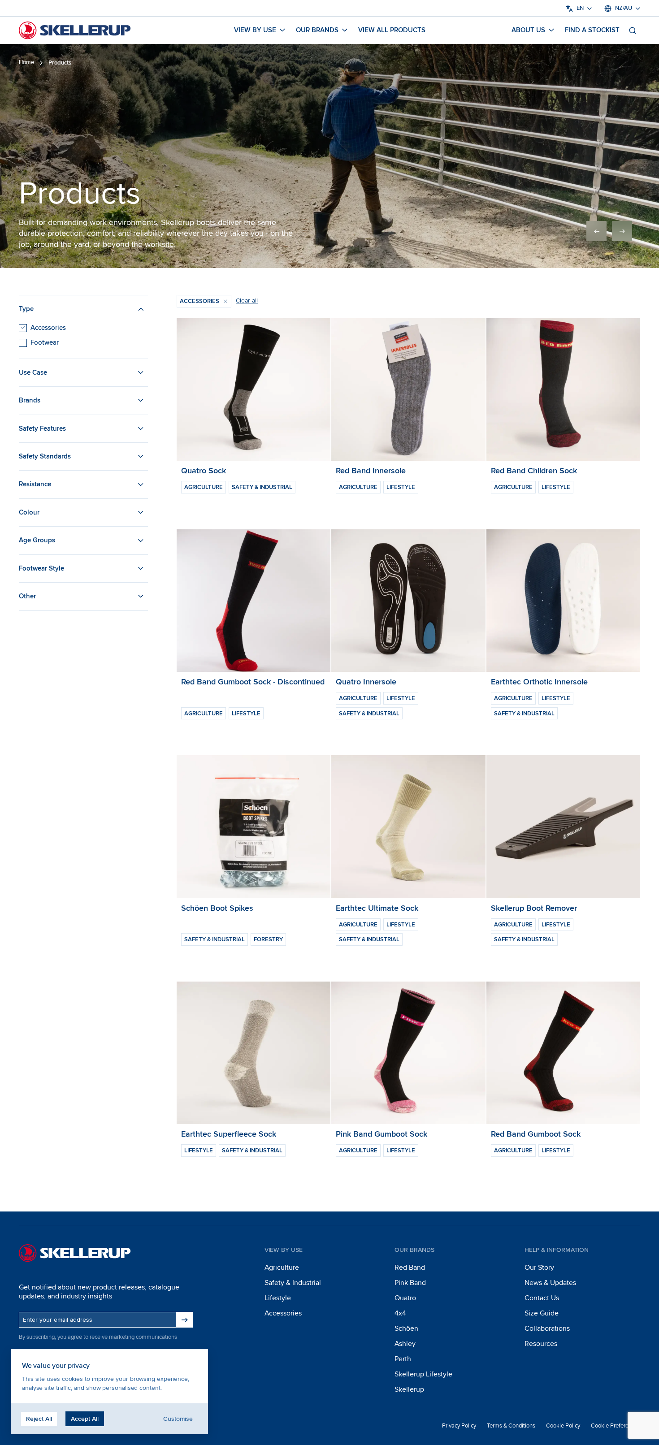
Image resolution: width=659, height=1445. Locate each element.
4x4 (400, 1313)
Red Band (410, 1267)
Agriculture (281, 1267)
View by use (255, 30)
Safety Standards (45, 456)
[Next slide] (622, 231)
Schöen (406, 1328)
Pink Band (410, 1282)
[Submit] (185, 1320)
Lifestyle (277, 1298)
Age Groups (37, 540)
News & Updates (550, 1282)
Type (26, 309)
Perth (403, 1358)
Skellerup (409, 1389)
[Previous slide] (596, 231)
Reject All (39, 1419)
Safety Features (42, 428)
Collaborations (547, 1328)
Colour (29, 512)
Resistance (35, 484)
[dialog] (109, 1392)
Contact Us (542, 1298)
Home (26, 62)
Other (27, 596)
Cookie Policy (563, 1425)
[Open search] (632, 30)
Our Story (539, 1267)
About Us (528, 30)
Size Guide (542, 1313)
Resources (541, 1343)
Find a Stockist (592, 30)
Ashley (405, 1343)
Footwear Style (41, 568)
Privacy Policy (459, 1425)
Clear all (247, 300)
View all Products (391, 30)
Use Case (33, 372)
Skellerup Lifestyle (423, 1374)
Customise (178, 1419)
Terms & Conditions (511, 1425)
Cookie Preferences (615, 1425)
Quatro (405, 1298)
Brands (29, 400)
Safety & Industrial (292, 1282)
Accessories (48, 327)
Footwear (44, 342)
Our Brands (317, 30)
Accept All (85, 1419)
